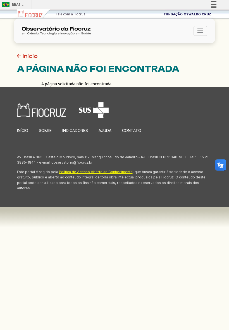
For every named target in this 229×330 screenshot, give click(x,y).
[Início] (58, 31)
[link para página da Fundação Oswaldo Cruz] (187, 13)
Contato (131, 130)
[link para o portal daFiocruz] (33, 13)
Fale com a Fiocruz (70, 14)
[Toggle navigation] (200, 31)
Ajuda (105, 130)
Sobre (45, 130)
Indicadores (75, 130)
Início (29, 56)
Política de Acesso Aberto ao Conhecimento (96, 172)
